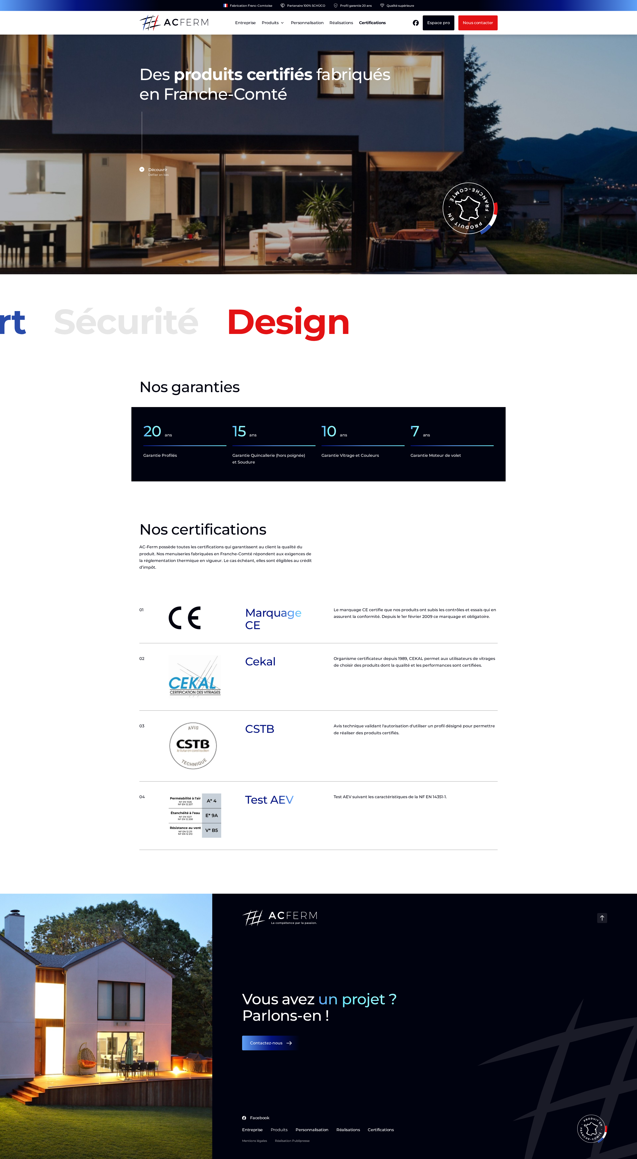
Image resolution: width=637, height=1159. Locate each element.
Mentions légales (254, 1141)
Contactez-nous (266, 1043)
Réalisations (341, 22)
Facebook (259, 1117)
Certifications (372, 22)
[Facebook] (416, 23)
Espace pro (438, 22)
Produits (270, 22)
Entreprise (245, 22)
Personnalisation (307, 22)
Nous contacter (478, 22)
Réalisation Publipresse (292, 1141)
